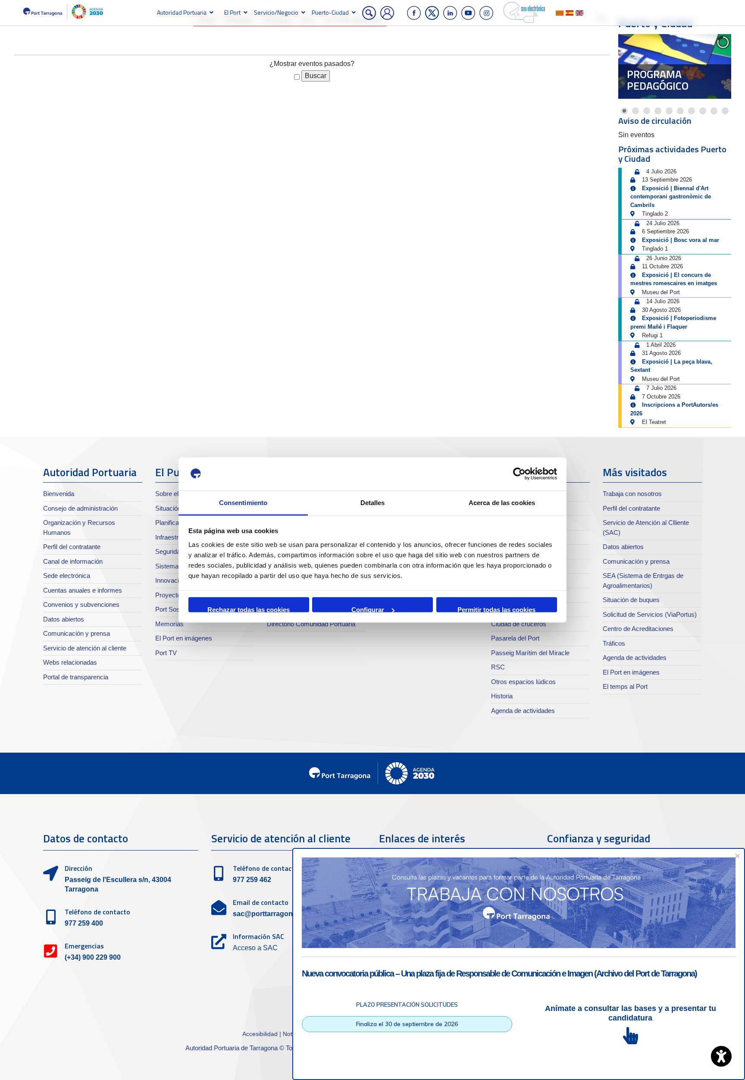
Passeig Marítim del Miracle (530, 652)
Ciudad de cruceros (518, 624)
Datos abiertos (63, 619)
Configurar (367, 609)
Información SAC (258, 936)
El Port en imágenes (183, 638)
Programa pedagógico (658, 80)
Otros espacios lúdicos (523, 681)
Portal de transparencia (75, 677)
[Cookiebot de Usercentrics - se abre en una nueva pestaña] (519, 474)
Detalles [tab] (372, 502)
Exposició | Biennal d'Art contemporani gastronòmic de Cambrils (670, 196)
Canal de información (73, 561)
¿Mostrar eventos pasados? (311, 63)
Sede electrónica (66, 575)
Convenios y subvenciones (81, 604)
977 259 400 (84, 923)
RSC (498, 667)
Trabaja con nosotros (632, 493)
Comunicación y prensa (76, 633)
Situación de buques (631, 599)
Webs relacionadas (70, 662)
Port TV (166, 652)
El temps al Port (625, 686)
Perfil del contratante (71, 546)
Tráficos (614, 643)
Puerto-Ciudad (330, 12)
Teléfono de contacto (97, 912)
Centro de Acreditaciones (638, 628)
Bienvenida (58, 493)
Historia (502, 696)
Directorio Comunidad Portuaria (311, 624)
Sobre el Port (173, 493)
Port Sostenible (176, 609)
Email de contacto (260, 902)
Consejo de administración (80, 508)
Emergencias (84, 946)
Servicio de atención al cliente (84, 648)
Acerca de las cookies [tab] (502, 502)
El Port (232, 12)
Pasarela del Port (515, 638)
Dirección (78, 868)
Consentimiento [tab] (243, 502)
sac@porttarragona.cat (270, 913)
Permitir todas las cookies (496, 609)
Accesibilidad (260, 1033)
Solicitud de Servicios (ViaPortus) (650, 614)
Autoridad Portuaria (182, 12)
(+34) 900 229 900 (93, 957)
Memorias (169, 624)
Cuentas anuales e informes (82, 590)
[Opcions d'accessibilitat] (721, 1056)
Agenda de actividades (523, 710)
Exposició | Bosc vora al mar (680, 240)
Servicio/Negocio (276, 12)
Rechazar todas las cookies (248, 609)
